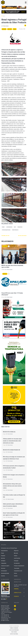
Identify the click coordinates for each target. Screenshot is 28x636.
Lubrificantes (17, 558)
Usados (15, 575)
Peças (14, 29)
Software (3, 560)
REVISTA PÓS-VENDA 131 (9, 432)
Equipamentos (4, 550)
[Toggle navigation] (25, 2)
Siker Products (15, 229)
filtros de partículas (6, 229)
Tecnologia (16, 568)
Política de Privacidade (14, 630)
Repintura (16, 550)
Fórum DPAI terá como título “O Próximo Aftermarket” (12, 294)
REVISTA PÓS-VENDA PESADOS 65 (11, 450)
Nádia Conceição (11, 499)
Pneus (2, 553)
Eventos (3, 575)
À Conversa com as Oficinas (7, 548)
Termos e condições (14, 628)
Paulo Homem (6, 26)
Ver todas (3, 599)
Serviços (3, 568)
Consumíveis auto (18, 570)
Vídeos (15, 555)
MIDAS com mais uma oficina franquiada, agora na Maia (12, 266)
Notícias (9, 29)
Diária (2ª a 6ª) (17, 592)
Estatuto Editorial (14, 633)
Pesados (3, 555)
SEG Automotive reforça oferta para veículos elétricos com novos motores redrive (12, 486)
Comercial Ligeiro (5, 565)
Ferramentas (17, 563)
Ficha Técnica (14, 631)
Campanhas (3, 563)
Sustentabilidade (5, 573)
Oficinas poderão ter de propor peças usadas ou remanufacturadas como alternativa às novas (12, 441)
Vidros (15, 573)
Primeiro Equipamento (19, 565)
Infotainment (4, 570)
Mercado (4, 29)
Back (4, 16)
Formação (16, 560)
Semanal (16, 588)
